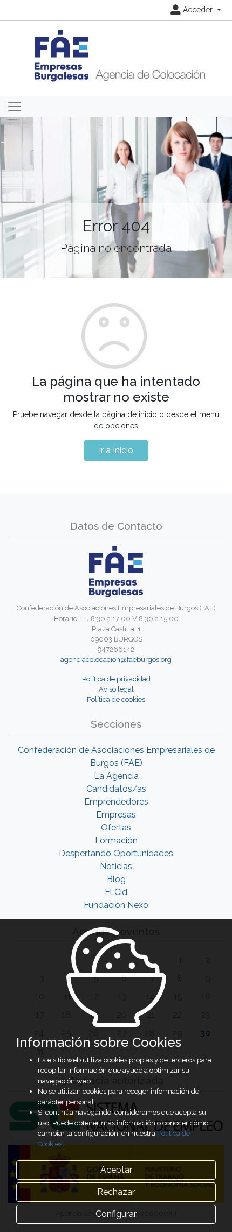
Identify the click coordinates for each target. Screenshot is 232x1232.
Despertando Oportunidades (116, 853)
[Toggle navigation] (14, 106)
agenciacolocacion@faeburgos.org (116, 660)
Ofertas (116, 827)
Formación (116, 840)
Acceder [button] (198, 9)
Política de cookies (116, 699)
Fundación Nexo (116, 905)
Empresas (116, 814)
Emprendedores (116, 802)
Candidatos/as (116, 789)
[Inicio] (116, 55)
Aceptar (116, 1170)
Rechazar (116, 1192)
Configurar (116, 1214)
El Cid (116, 892)
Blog (116, 879)
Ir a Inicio (116, 450)
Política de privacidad (116, 679)
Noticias (116, 866)
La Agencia (116, 776)
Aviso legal (116, 689)
